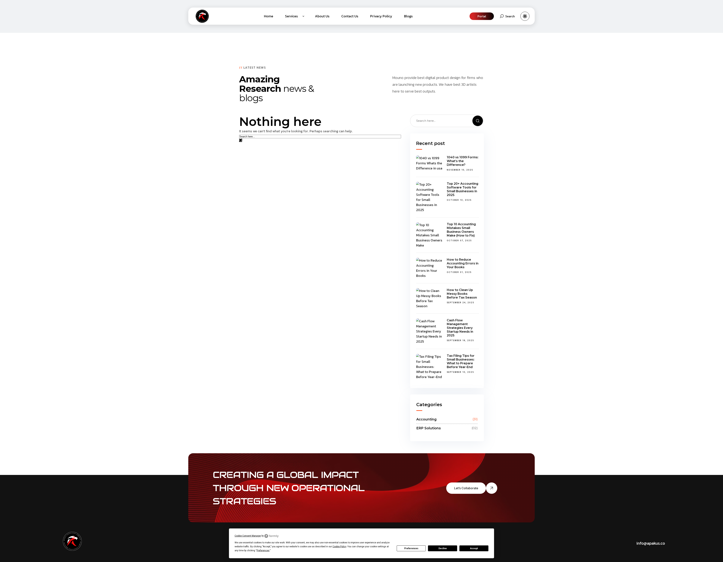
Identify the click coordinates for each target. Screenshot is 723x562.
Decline (443, 548)
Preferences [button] (263, 550)
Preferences (411, 548)
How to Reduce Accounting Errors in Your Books (462, 263)
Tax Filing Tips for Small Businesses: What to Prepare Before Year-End (460, 361)
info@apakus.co (650, 543)
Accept (474, 548)
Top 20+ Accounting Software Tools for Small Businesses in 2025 (462, 189)
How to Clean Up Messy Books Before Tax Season (462, 293)
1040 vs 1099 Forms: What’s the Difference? (462, 161)
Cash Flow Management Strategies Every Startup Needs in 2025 (460, 328)
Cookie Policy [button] (339, 546)
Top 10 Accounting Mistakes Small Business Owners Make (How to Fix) (461, 229)
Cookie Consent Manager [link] (248, 535)
